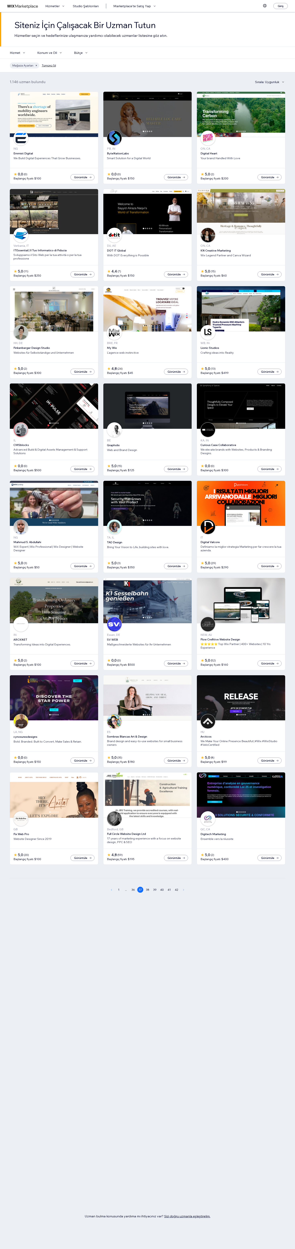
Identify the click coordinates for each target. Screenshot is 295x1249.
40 (162, 890)
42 (176, 890)
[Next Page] (184, 890)
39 (155, 890)
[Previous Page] (111, 890)
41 (169, 890)
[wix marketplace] (22, 6)
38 (147, 890)
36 (133, 890)
